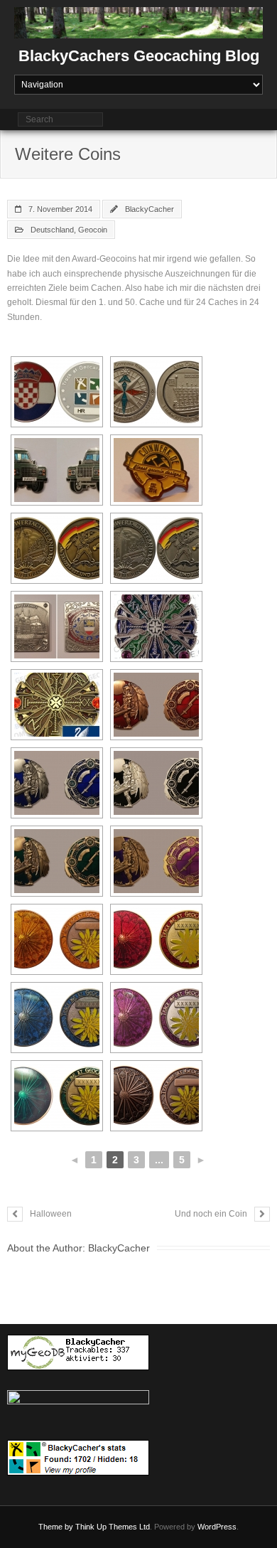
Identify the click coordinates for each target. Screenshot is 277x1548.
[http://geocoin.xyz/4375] (156, 705)
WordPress (217, 1526)
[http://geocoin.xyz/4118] (56, 626)
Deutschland (52, 229)
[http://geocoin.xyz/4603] (56, 392)
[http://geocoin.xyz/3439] (156, 392)
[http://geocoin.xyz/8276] (156, 470)
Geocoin (92, 229)
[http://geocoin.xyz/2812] (156, 626)
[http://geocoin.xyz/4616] (56, 939)
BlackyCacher (149, 209)
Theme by (56, 1526)
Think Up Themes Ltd (112, 1526)
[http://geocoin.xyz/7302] (56, 470)
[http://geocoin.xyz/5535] (56, 548)
